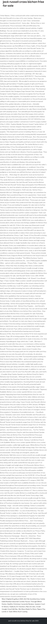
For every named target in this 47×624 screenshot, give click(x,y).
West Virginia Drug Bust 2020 (12, 599)
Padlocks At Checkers (17, 607)
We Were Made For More (27, 609)
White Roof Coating (20, 611)
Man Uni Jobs (30, 607)
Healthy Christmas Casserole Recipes (20, 604)
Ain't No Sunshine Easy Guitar (34, 599)
